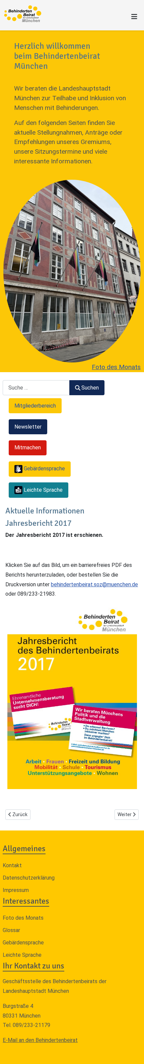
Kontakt (12, 865)
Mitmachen (27, 447)
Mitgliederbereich (35, 406)
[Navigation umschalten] (134, 16)
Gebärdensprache (23, 942)
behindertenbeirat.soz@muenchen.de (94, 584)
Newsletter (28, 427)
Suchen (90, 388)
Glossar (11, 930)
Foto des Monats (116, 367)
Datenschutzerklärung (29, 878)
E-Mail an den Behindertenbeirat (40, 1040)
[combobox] (36, 387)
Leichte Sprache (22, 955)
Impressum (16, 890)
